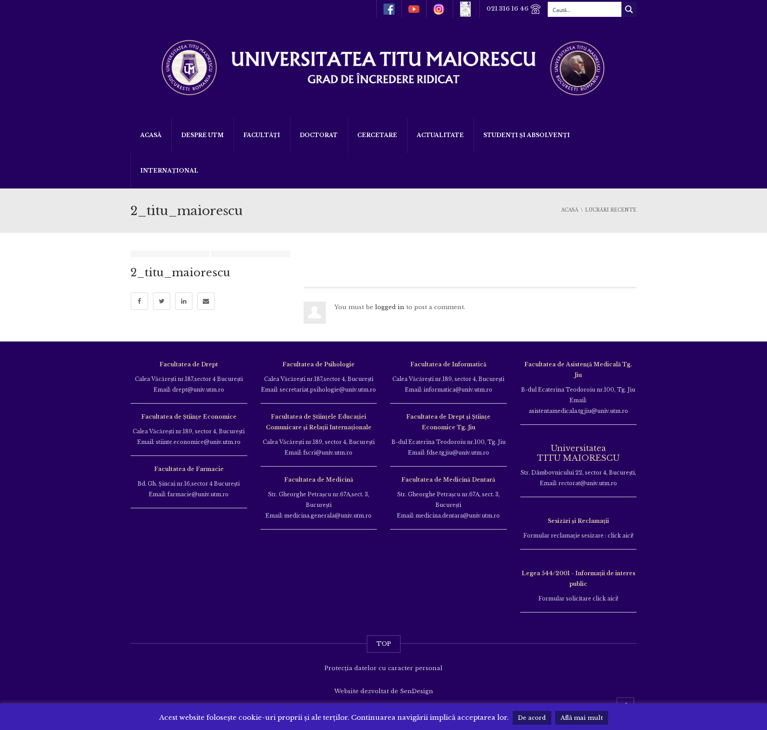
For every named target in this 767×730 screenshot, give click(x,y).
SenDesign (416, 691)
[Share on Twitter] (161, 301)
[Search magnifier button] (629, 9)
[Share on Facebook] (139, 301)
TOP (383, 644)
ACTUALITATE (440, 135)
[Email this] (206, 301)
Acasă (151, 135)
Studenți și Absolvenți (526, 135)
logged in (389, 307)
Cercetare (377, 135)
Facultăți (261, 135)
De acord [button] (532, 718)
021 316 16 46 (508, 8)
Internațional (169, 170)
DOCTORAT (319, 135)
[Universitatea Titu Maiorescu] (383, 66)
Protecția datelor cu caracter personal (383, 668)
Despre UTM (202, 135)
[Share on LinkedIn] (184, 301)
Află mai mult (582, 718)
